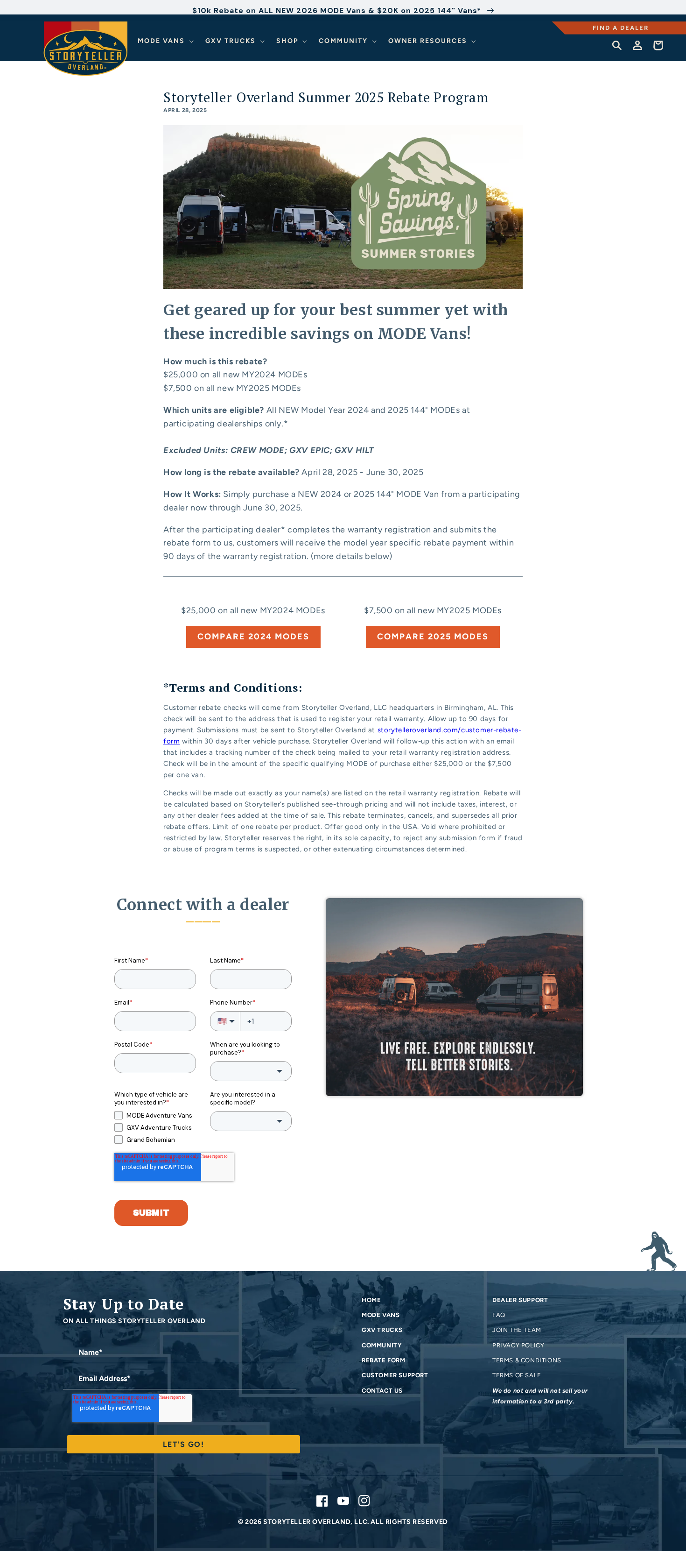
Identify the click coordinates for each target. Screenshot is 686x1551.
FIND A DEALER (621, 27)
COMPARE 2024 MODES (253, 636)
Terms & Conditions (526, 1360)
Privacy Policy (518, 1345)
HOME (371, 1299)
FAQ (498, 1314)
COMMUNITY (381, 1345)
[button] (167, 41)
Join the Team (516, 1329)
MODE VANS (380, 1314)
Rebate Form (384, 1360)
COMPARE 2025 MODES (433, 636)
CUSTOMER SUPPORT (395, 1375)
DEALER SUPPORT (520, 1299)
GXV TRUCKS (382, 1329)
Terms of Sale (516, 1375)
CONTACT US (382, 1390)
